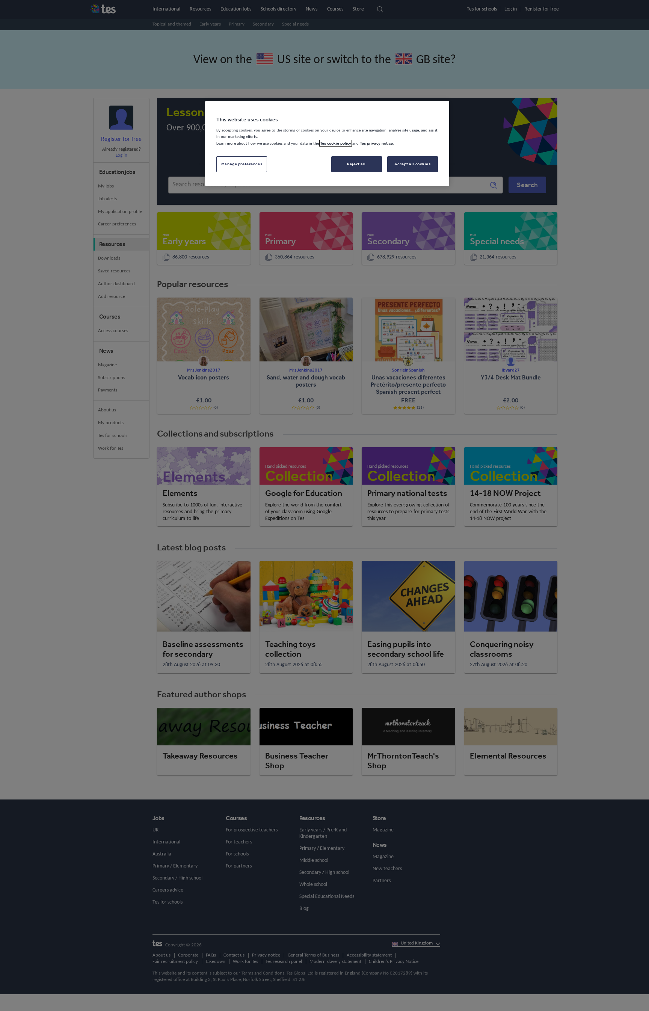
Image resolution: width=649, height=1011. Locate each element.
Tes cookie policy (335, 143)
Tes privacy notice (376, 143)
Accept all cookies (412, 163)
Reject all (356, 163)
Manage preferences (241, 163)
